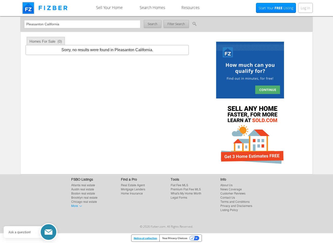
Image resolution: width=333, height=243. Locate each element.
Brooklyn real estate (84, 197)
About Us (226, 185)
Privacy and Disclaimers (236, 206)
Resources (190, 7)
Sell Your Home (109, 7)
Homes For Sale (45, 41)
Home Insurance (132, 193)
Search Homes (152, 7)
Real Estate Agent (133, 185)
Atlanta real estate (83, 185)
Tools (175, 179)
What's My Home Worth (186, 193)
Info (223, 179)
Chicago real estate (84, 201)
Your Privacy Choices (174, 238)
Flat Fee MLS (179, 185)
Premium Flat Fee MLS (186, 189)
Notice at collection (145, 238)
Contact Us (227, 197)
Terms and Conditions (235, 201)
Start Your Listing (276, 8)
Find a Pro (129, 179)
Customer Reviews (232, 193)
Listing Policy (229, 210)
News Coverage (231, 189)
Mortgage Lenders (133, 189)
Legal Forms (179, 197)
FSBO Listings (82, 179)
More (74, 206)
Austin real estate (82, 189)
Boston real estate (83, 193)
